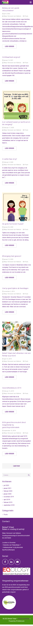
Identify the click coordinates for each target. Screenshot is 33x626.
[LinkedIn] (11, 562)
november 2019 (9, 497)
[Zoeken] (29, 475)
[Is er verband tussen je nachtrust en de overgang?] (16, 104)
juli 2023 (6, 485)
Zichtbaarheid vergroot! (11, 57)
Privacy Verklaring (23, 619)
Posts (26, 16)
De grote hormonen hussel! (12, 224)
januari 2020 (7, 494)
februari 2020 (8, 491)
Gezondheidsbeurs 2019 (11, 388)
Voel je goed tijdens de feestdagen (15, 288)
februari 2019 (8, 502)
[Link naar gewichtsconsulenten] (9, 609)
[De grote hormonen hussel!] (16, 206)
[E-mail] (17, 562)
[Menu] (31, 2)
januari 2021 (7, 488)
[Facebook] (5, 562)
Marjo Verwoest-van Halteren (12, 16)
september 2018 (9, 505)
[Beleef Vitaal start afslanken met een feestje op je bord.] (16, 336)
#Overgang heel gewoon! (11, 256)
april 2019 (7, 499)
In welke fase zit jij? (9, 159)
